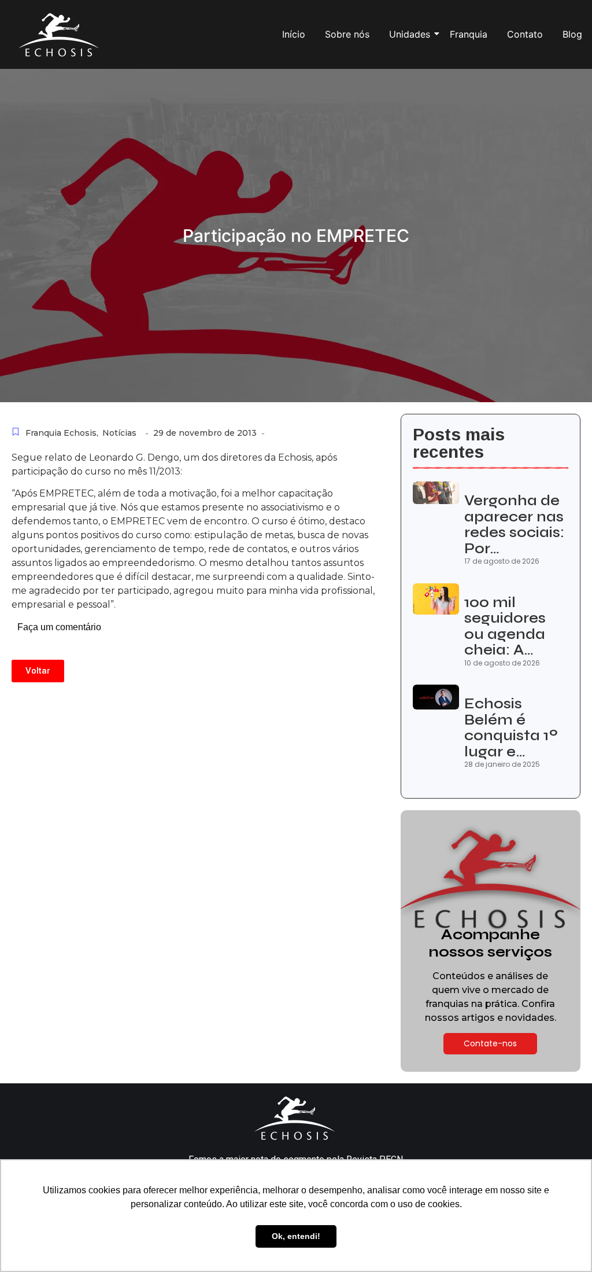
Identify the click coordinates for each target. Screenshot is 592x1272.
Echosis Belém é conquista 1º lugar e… (511, 728)
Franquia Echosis (61, 433)
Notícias (119, 433)
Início (293, 34)
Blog (572, 34)
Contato (525, 34)
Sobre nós (347, 34)
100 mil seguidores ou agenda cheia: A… (505, 627)
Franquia (468, 34)
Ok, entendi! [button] (296, 1236)
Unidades (409, 34)
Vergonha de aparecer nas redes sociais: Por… (514, 525)
